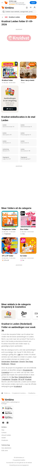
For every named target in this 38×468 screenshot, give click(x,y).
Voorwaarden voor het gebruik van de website (19, 462)
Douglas (14, 379)
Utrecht (22, 361)
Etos (16, 377)
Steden (3, 438)
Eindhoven (5, 364)
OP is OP (21, 379)
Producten (4, 440)
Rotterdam (14, 361)
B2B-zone (4, 450)
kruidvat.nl (18, 386)
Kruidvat (28, 379)
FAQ (2, 430)
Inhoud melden (6, 435)
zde (19, 354)
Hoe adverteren (6, 448)
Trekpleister (6, 379)
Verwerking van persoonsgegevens (19, 465)
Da (13, 377)
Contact (3, 432)
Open (33, 2)
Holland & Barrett (25, 377)
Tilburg (12, 364)
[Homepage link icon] (2, 393)
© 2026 (19, 457)
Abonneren (32, 17)
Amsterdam (5, 361)
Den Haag (29, 361)
